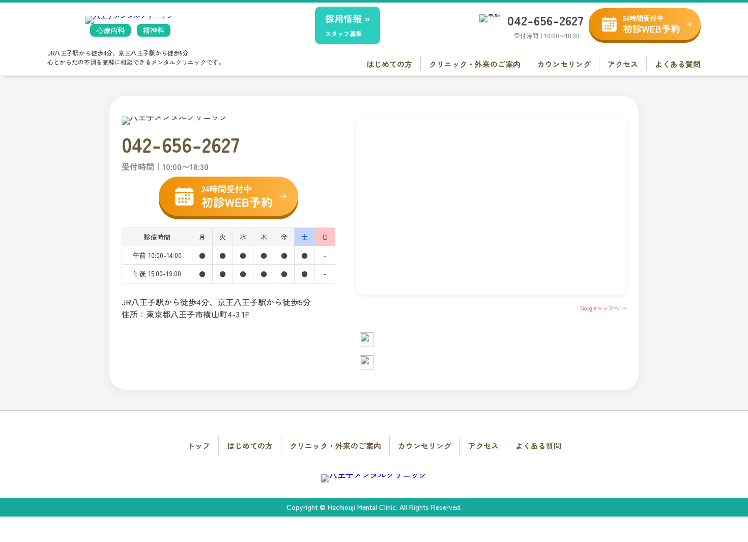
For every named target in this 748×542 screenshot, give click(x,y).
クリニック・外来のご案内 (475, 64)
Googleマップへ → (603, 308)
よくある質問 (678, 64)
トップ (198, 445)
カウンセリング (564, 64)
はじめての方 (389, 64)
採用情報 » (347, 25)
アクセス (623, 64)
